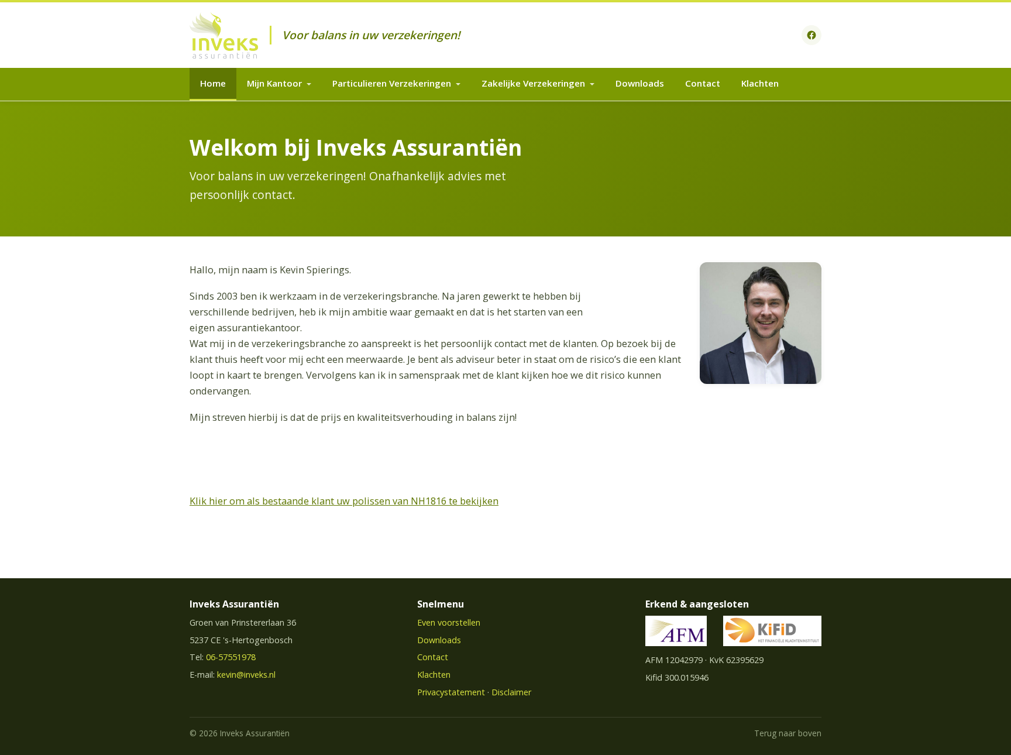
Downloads (639, 83)
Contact (702, 83)
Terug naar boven (787, 733)
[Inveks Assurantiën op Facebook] (811, 35)
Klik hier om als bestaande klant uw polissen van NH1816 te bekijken (344, 501)
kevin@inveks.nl (246, 674)
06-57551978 (231, 657)
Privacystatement (451, 692)
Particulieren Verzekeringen (391, 83)
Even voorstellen (448, 622)
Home (213, 83)
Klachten (760, 83)
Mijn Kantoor (274, 83)
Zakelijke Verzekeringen (533, 83)
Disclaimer (511, 692)
